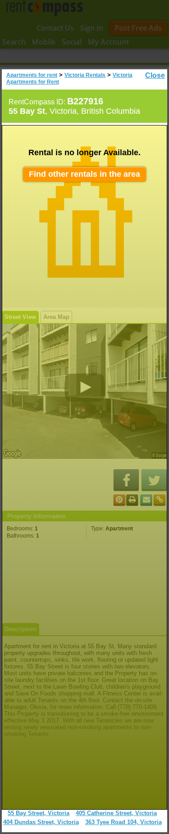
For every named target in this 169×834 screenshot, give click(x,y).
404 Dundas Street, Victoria (41, 822)
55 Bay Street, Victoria (38, 813)
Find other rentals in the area (84, 174)
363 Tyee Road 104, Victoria (123, 822)
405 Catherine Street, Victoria (116, 813)
